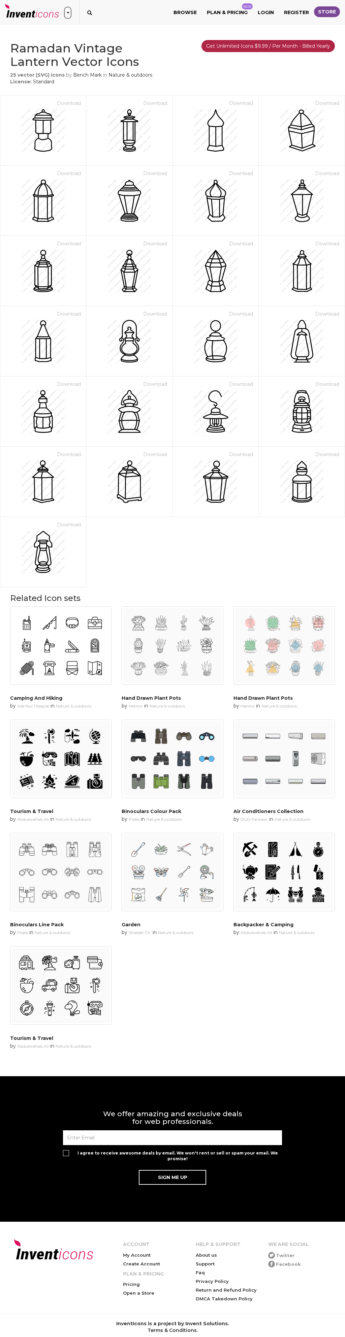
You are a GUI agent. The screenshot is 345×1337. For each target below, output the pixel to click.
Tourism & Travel (31, 811)
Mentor (136, 705)
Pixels (134, 819)
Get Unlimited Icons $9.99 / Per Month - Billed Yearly (268, 46)
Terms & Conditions (172, 1330)
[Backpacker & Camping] (284, 872)
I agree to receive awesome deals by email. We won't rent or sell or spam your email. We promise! (177, 1155)
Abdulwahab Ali (33, 819)
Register (296, 12)
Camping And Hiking (36, 698)
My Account (137, 1255)
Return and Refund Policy (226, 1290)
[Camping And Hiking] (61, 645)
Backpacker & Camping (263, 925)
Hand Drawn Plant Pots (151, 698)
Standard (43, 82)
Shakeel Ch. (140, 932)
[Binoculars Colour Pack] (172, 759)
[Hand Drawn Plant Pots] (172, 645)
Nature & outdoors (130, 75)
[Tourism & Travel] (61, 759)
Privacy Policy (212, 1281)
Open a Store (138, 1293)
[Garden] (172, 872)
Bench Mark (87, 75)
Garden (131, 925)
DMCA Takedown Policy (224, 1298)
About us (206, 1255)
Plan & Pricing (229, 10)
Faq (200, 1272)
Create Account (141, 1263)
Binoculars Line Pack (37, 925)
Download (69, 103)
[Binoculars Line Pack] (61, 872)
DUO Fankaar (254, 819)
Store (327, 12)
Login (266, 12)
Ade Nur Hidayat (33, 705)
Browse (185, 12)
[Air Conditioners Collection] (284, 759)
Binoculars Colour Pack (151, 811)
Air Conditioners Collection (268, 811)
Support (205, 1263)
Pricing (131, 1284)
